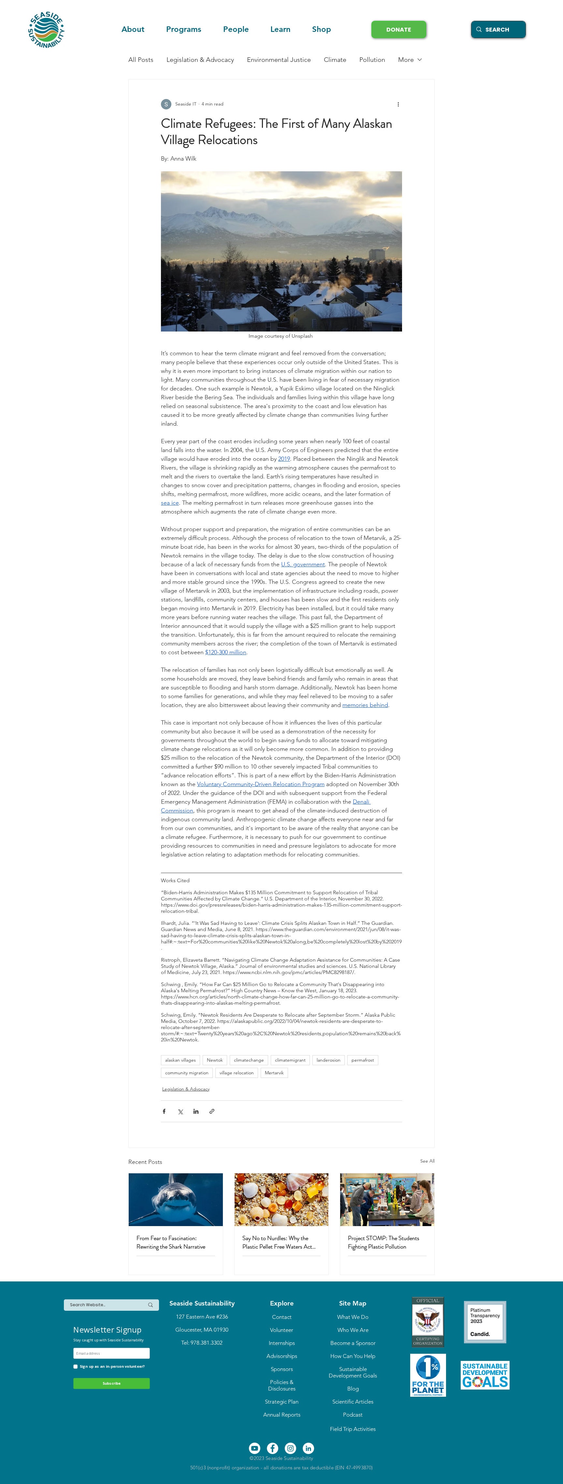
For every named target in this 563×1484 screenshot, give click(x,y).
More (406, 60)
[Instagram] (290, 1448)
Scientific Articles (352, 1401)
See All (427, 1161)
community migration (187, 1073)
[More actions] (398, 104)
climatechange (249, 1060)
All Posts (140, 60)
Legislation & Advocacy (200, 60)
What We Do (352, 1317)
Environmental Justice (279, 60)
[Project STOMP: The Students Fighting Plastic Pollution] (387, 1199)
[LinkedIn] (308, 1448)
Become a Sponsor (353, 1343)
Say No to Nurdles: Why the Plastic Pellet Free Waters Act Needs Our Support (277, 1242)
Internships (282, 1343)
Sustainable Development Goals (353, 1372)
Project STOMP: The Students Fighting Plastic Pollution (383, 1242)
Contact (282, 1317)
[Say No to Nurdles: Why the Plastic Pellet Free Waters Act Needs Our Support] (282, 1199)
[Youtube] (254, 1448)
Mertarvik (274, 1073)
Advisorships (282, 1356)
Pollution (372, 60)
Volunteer (281, 1330)
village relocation (237, 1073)
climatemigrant (290, 1060)
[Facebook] (272, 1448)
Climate (335, 60)
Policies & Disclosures (282, 1385)
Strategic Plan (281, 1401)
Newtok (215, 1060)
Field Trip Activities (353, 1429)
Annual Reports (281, 1414)
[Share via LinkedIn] (196, 1111)
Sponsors (282, 1369)
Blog (353, 1388)
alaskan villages (180, 1060)
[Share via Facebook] (164, 1111)
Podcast (353, 1414)
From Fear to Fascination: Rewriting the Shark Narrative (171, 1242)
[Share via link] (212, 1111)
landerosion (328, 1060)
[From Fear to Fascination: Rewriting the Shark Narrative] (176, 1199)
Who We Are (353, 1330)
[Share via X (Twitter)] (180, 1111)
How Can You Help (352, 1356)
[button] (280, 29)
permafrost (363, 1060)
